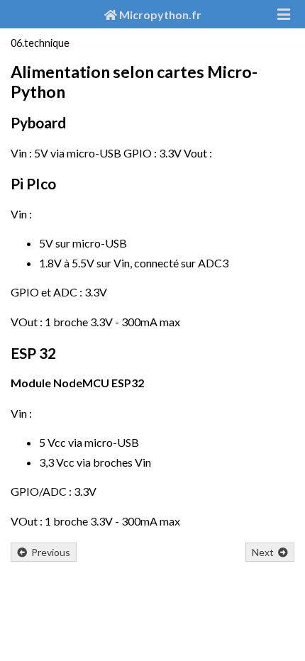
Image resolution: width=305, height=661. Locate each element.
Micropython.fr (159, 14)
